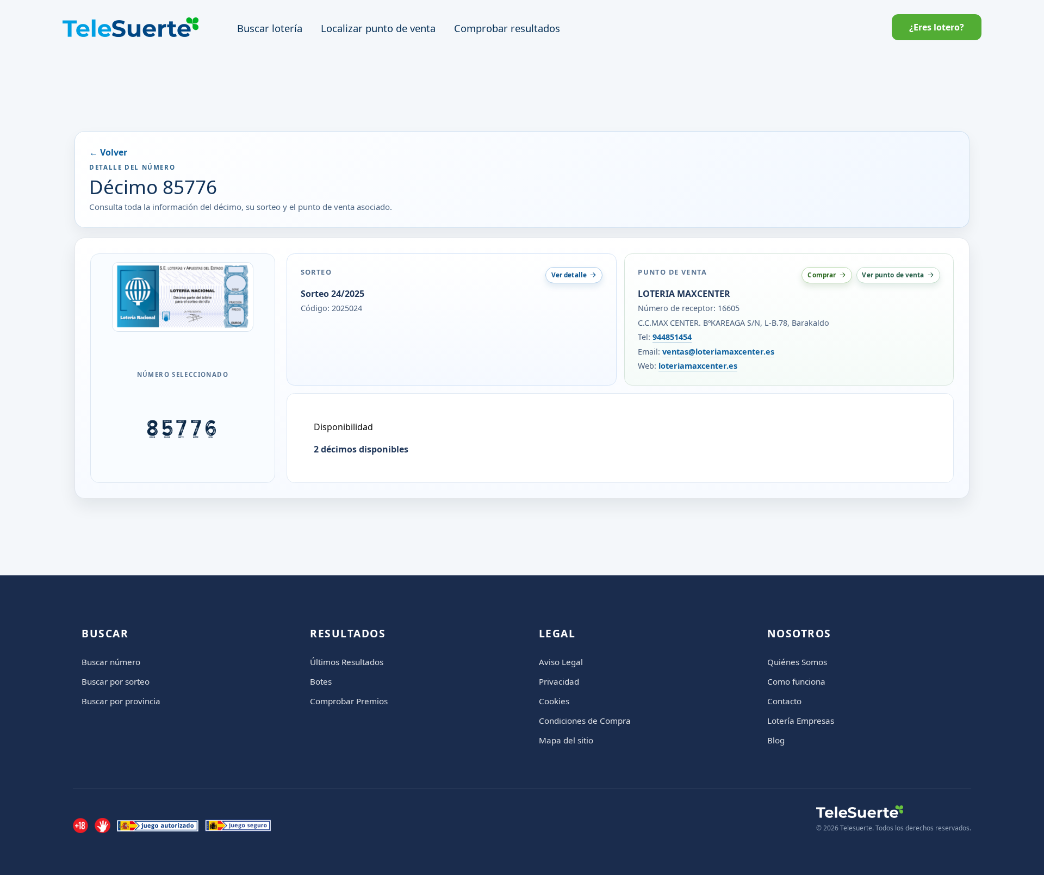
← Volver (108, 152)
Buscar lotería (269, 28)
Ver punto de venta (893, 274)
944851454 (672, 337)
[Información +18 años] (80, 825)
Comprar (821, 274)
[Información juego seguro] (238, 825)
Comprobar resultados (507, 28)
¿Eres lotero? (936, 27)
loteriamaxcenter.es (697, 366)
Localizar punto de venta (378, 28)
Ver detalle (569, 274)
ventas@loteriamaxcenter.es (718, 351)
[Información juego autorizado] (157, 825)
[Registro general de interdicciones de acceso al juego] (102, 825)
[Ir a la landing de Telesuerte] (893, 811)
